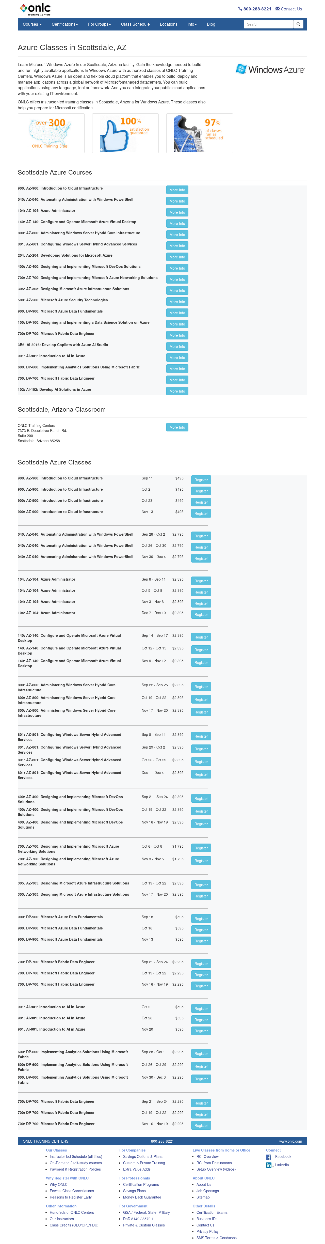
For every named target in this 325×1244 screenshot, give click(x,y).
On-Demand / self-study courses (76, 1162)
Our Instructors (62, 1218)
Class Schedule (135, 24)
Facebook (281, 1156)
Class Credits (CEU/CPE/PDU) (74, 1224)
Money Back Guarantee (142, 1197)
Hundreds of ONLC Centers (72, 1212)
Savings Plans (134, 1190)
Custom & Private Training (144, 1162)
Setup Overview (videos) (216, 1169)
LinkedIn (281, 1164)
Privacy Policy (208, 1231)
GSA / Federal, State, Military (146, 1212)
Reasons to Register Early (71, 1197)
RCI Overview (208, 1156)
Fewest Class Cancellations (72, 1190)
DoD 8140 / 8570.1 (138, 1218)
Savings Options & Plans (142, 1156)
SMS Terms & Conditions (217, 1237)
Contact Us (291, 9)
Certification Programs (141, 1184)
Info (191, 24)
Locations (168, 24)
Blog (211, 24)
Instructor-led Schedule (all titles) (76, 1156)
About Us (204, 1184)
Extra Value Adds (137, 1169)
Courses (31, 24)
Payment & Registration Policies (75, 1169)
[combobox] (268, 24)
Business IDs (207, 1218)
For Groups (98, 24)
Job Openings (208, 1190)
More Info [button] (177, 189)
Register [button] (201, 479)
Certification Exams (212, 1212)
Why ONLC (59, 1184)
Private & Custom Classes (144, 1224)
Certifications (63, 24)
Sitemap (203, 1197)
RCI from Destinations (214, 1162)
